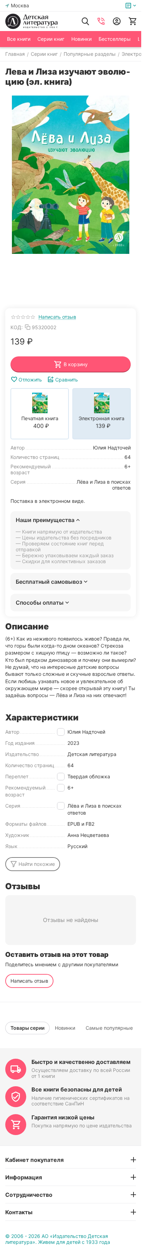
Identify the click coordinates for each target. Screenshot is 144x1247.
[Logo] (31, 21)
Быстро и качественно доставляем (80, 1061)
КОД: (16, 327)
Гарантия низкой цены (62, 1117)
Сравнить (66, 380)
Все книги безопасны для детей (76, 1089)
